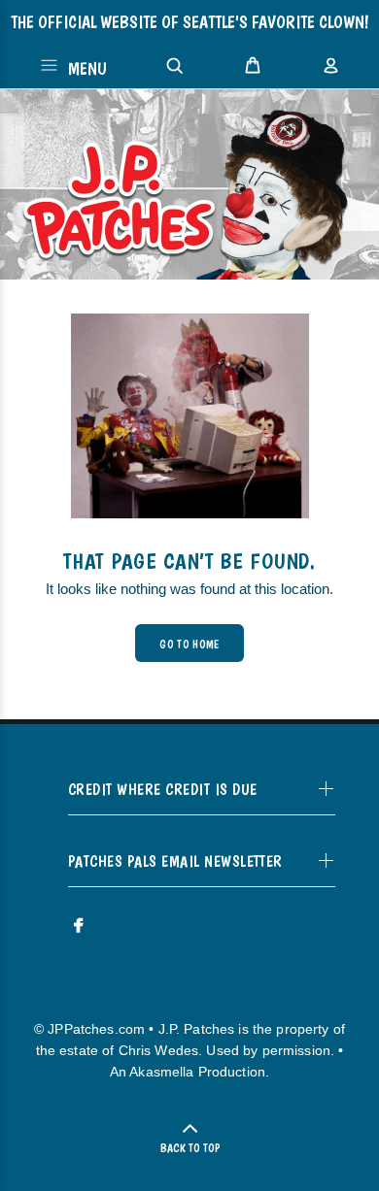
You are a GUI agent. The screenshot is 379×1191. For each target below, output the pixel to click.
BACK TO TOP (190, 1148)
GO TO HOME (189, 644)
